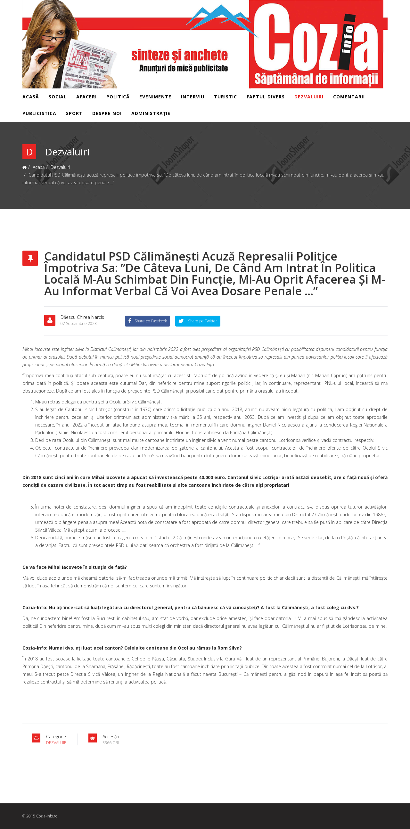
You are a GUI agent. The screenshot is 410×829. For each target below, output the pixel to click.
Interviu (192, 97)
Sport (74, 113)
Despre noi (107, 113)
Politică (118, 97)
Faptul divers (266, 97)
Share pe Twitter (202, 321)
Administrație (150, 113)
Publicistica (39, 113)
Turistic (225, 97)
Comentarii (349, 97)
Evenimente (155, 97)
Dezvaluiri (309, 97)
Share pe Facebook (151, 321)
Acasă (30, 97)
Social (58, 97)
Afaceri (86, 97)
